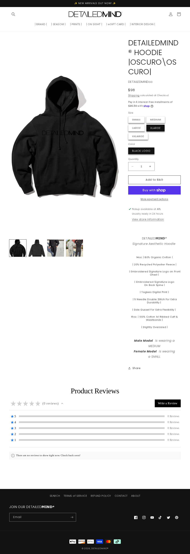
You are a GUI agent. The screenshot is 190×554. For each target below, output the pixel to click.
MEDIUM (157, 120)
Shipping (134, 95)
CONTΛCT (121, 496)
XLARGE (155, 128)
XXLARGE (140, 137)
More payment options (154, 199)
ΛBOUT (135, 496)
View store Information (148, 219)
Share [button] (136, 368)
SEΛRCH (55, 496)
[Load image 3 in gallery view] (55, 248)
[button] (13, 14)
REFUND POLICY (101, 496)
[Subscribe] (72, 517)
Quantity (133, 159)
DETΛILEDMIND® (99, 548)
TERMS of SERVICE (75, 496)
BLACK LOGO (141, 151)
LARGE (138, 128)
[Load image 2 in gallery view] (36, 248)
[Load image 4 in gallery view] (74, 248)
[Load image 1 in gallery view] (17, 248)
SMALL (138, 120)
